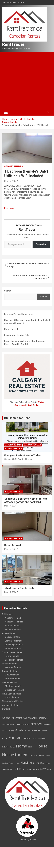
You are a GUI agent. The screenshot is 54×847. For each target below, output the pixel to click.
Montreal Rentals (13, 686)
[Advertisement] (27, 81)
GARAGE (5, 747)
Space (28, 769)
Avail (25, 718)
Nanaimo (26, 762)
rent (16, 769)
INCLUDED (34, 756)
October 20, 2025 (12, 459)
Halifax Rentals (12, 697)
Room (22, 769)
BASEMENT (43, 718)
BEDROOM (36, 724)
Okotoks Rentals (13, 449)
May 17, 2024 (10, 181)
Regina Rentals (12, 656)
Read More (9, 208)
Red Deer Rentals (13, 648)
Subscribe (41, 244)
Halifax (12, 747)
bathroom (10, 724)
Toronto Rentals (12, 678)
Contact (6, 709)
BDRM (17, 724)
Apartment (17, 718)
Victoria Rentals (12, 625)
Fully (34, 738)
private (48, 763)
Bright (4, 730)
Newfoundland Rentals (12, 701)
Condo (27, 730)
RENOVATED (7, 769)
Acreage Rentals (10, 705)
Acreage (6, 717)
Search (7, 291)
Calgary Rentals (13, 166)
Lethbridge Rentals (14, 644)
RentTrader (13, 44)
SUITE (43, 769)
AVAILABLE (32, 718)
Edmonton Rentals (13, 641)
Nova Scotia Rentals (11, 693)
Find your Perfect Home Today (18, 314)
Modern (11, 763)
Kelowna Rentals (13, 629)
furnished (41, 738)
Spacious (36, 769)
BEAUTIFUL (25, 724)
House (42, 746)
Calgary (11, 730)
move (17, 763)
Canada (19, 730)
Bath (4, 724)
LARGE (41, 756)
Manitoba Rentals (10, 663)
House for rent (15, 754)
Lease (48, 756)
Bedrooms (47, 724)
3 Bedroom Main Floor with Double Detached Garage (28, 265)
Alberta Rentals (13, 445)
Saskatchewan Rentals (13, 652)
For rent (15, 737)
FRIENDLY (27, 738)
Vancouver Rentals (14, 621)
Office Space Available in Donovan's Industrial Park (30, 277)
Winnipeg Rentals (13, 667)
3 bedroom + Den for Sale (16, 335)
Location (5, 763)
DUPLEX (44, 730)
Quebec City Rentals (14, 690)
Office (42, 763)
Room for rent (11, 329)
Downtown (35, 730)
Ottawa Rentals (12, 674)
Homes (31, 747)
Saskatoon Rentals (14, 660)
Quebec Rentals (9, 682)
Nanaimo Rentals (13, 618)
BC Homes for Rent (17, 418)
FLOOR (4, 738)
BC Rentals (7, 614)
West (49, 769)
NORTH (36, 763)
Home (21, 746)
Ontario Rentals (9, 671)
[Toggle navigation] (6, 112)
